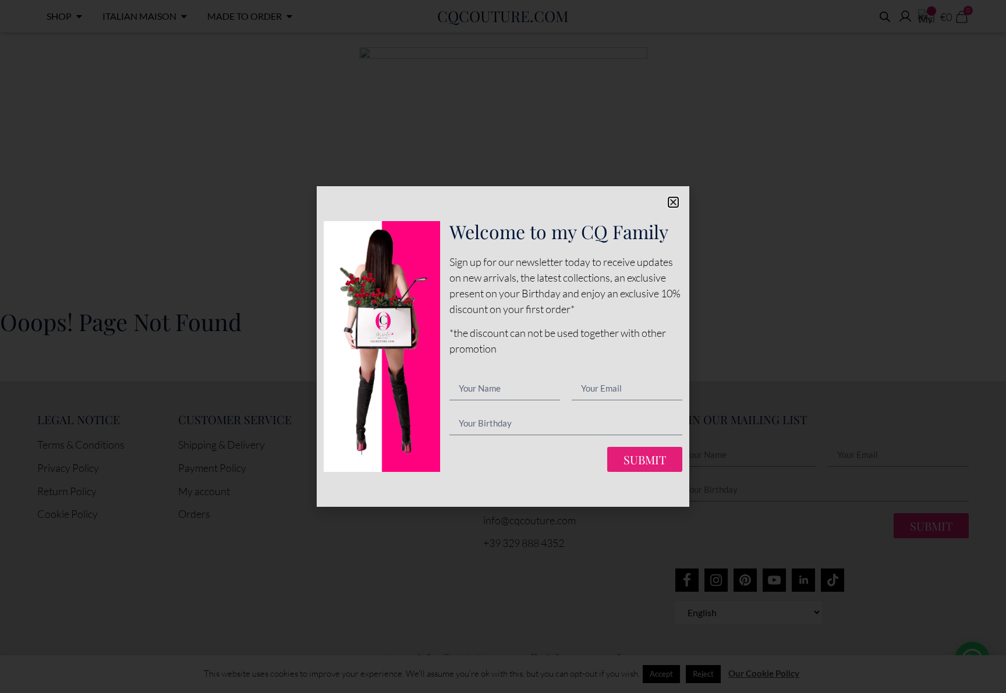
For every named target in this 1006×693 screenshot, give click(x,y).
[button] (673, 202)
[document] (503, 346)
